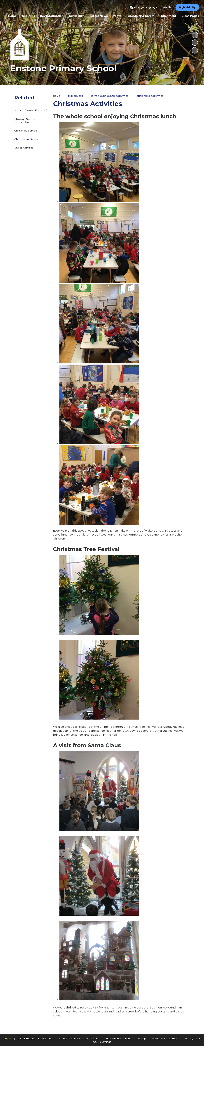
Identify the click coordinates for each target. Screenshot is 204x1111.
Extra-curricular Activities (109, 96)
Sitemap (141, 1038)
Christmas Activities (150, 96)
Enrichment (75, 96)
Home (56, 96)
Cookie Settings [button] (102, 1041)
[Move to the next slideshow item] (195, 50)
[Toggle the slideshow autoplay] (195, 35)
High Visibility (187, 7)
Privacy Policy (192, 1038)
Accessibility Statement (165, 1038)
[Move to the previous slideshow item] (195, 42)
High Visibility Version (118, 1038)
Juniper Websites (90, 1038)
